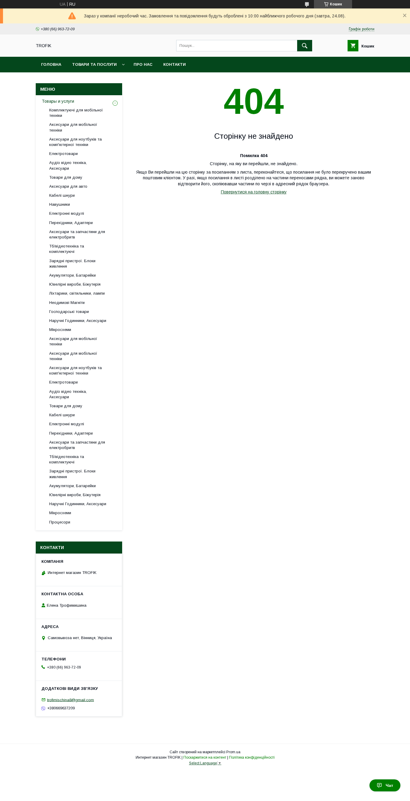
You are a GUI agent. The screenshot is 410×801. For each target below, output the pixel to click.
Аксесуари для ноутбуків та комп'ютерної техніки (75, 142)
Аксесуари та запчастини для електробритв (77, 234)
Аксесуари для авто (68, 186)
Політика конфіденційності (252, 757)
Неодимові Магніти (67, 302)
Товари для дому (65, 177)
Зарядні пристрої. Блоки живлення (72, 264)
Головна (51, 64)
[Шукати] (304, 45)
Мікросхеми (60, 329)
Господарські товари (69, 311)
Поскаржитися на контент (204, 757)
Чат (389, 785)
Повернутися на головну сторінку (254, 192)
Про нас (143, 64)
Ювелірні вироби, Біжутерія (75, 284)
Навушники (59, 204)
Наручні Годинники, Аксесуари (77, 320)
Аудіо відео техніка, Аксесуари (68, 165)
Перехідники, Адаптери (71, 222)
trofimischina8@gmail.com (70, 699)
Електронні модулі (66, 213)
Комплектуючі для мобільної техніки (76, 113)
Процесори (59, 522)
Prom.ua (233, 752)
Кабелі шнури (62, 195)
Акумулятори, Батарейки (72, 275)
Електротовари (63, 153)
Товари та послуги (94, 64)
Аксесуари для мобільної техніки (73, 127)
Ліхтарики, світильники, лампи (77, 293)
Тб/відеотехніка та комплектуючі (66, 249)
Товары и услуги (58, 101)
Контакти (174, 64)
